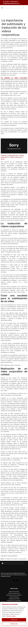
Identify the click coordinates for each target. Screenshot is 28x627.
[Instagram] (11, 580)
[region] (14, 614)
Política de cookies (10, 616)
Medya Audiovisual (16, 157)
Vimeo (2, 159)
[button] (25, 10)
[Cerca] (26, 603)
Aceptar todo (14, 619)
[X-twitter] (17, 580)
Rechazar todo (14, 623)
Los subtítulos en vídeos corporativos (14, 78)
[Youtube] (14, 580)
